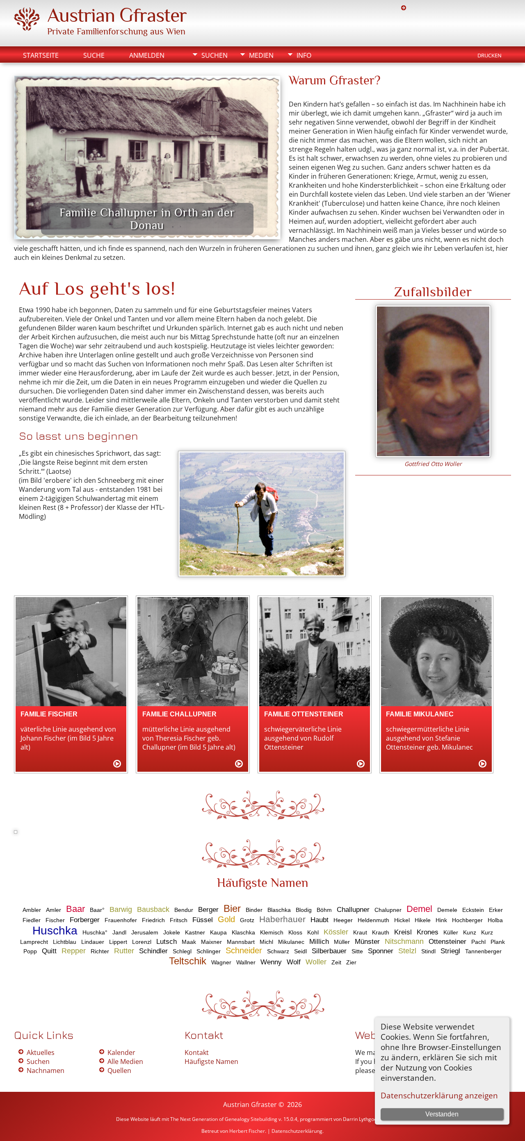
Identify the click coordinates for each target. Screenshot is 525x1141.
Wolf (294, 962)
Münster (367, 942)
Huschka (55, 930)
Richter (100, 951)
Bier (232, 908)
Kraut (360, 932)
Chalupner (388, 910)
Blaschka (279, 910)
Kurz (487, 932)
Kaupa (218, 932)
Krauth (380, 932)
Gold (226, 919)
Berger (208, 910)
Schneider (244, 950)
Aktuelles (41, 1052)
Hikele (423, 920)
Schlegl (182, 951)
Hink (441, 920)
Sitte (357, 951)
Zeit (336, 962)
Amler (53, 910)
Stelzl (407, 951)
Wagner (221, 962)
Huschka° (94, 932)
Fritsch (178, 920)
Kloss (295, 932)
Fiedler (32, 920)
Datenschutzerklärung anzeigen (439, 1095)
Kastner (195, 932)
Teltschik (187, 960)
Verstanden (442, 1114)
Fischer (55, 920)
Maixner (211, 942)
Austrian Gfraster (117, 15)
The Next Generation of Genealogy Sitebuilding (223, 1119)
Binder (254, 910)
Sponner (380, 951)
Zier (351, 962)
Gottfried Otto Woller (433, 464)
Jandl (119, 932)
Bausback (153, 909)
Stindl (428, 951)
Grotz (247, 920)
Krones (427, 932)
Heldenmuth (373, 920)
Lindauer (92, 942)
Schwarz (278, 951)
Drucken (489, 55)
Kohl (313, 932)
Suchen (214, 55)
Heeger (343, 920)
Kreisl (403, 932)
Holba (495, 920)
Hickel (402, 920)
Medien (261, 55)
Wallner (246, 962)
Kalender (121, 1052)
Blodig (304, 910)
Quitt (49, 951)
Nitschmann (404, 941)
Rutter (124, 951)
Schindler (153, 951)
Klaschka (243, 932)
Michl (266, 942)
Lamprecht (34, 942)
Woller (316, 962)
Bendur (183, 910)
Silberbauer (329, 951)
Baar (75, 909)
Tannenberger (483, 951)
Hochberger (467, 920)
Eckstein (473, 910)
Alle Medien (125, 1061)
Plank (498, 942)
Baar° (97, 910)
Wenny (271, 962)
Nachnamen (45, 1070)
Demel (419, 909)
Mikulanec (291, 942)
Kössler (336, 932)
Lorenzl (141, 942)
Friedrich (153, 920)
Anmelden (146, 55)
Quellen (119, 1070)
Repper (74, 951)
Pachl (478, 942)
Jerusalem (144, 932)
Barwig (121, 909)
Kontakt (197, 1052)
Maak (189, 942)
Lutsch (166, 942)
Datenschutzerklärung (297, 1130)
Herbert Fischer (247, 1130)
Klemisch (271, 932)
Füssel (202, 920)
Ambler (32, 910)
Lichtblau (64, 942)
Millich (319, 942)
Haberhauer (282, 919)
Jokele (171, 932)
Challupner (353, 910)
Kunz (469, 932)
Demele (447, 910)
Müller (342, 942)
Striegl (450, 951)
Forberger (85, 920)
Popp (30, 951)
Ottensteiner (447, 942)
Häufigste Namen (211, 1061)
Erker (496, 910)
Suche (94, 55)
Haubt (319, 920)
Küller (450, 932)
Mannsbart (241, 942)
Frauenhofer (121, 920)
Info (304, 55)
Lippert (118, 942)
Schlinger (208, 951)
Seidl (300, 951)
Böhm (324, 910)
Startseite (41, 55)
